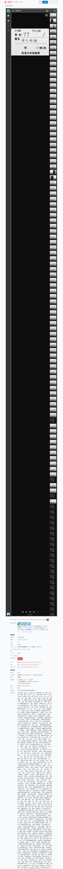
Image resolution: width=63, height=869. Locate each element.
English (45, 2)
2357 (19, 672)
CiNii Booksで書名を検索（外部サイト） (29, 667)
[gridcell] (13, 2)
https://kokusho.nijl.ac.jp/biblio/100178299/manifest (33, 619)
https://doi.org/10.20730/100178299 (29, 664)
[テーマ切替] (40, 2)
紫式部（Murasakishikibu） (24, 685)
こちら (33, 626)
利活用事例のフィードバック (32, 629)
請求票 (20, 658)
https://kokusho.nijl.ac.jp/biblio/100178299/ (30, 662)
